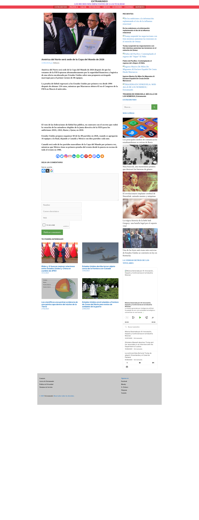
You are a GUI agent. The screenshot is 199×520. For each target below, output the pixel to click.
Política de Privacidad (46, 384)
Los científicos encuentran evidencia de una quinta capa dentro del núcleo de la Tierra (59, 304)
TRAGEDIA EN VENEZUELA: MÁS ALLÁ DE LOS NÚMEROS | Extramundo (140, 95)
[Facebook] (58, 156)
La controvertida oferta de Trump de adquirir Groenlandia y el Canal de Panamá (138, 355)
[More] (102, 156)
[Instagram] (66, 156)
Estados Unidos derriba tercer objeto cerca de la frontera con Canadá (98, 267)
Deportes (139, 7)
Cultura (129, 7)
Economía (117, 7)
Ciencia (106, 7)
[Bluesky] (98, 156)
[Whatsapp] (78, 156)
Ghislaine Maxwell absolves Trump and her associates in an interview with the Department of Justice (139, 344)
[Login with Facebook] (43, 171)
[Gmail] (70, 156)
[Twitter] (62, 156)
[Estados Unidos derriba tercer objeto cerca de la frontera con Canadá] (100, 262)
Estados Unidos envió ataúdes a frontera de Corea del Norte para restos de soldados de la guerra (100, 304)
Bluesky (123, 384)
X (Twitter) (124, 387)
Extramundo (99, 1)
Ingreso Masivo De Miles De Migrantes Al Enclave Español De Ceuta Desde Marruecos (139, 78)
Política (74, 7)
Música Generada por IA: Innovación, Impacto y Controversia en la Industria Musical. (139, 334)
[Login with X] (47, 171)
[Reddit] (90, 156)
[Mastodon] (94, 156)
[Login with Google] (51, 171)
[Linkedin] (74, 156)
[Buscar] (154, 107)
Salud (83, 7)
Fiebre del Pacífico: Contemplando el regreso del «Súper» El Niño (137, 62)
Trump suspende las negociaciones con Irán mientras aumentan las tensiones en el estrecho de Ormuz (139, 48)
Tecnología (94, 7)
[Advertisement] (80, 107)
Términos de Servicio (45, 387)
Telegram (124, 390)
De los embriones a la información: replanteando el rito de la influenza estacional (136, 30)
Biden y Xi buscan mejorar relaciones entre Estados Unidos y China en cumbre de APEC (58, 268)
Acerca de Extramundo (46, 381)
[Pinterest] (86, 156)
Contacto (42, 378)
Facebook (124, 381)
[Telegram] (82, 156)
